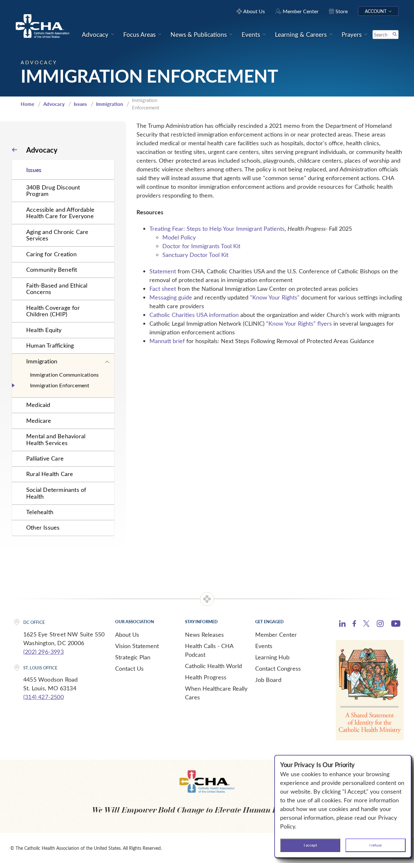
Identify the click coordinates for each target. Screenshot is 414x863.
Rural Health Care (49, 474)
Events (263, 646)
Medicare (38, 420)
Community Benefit (51, 269)
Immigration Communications (64, 374)
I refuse (375, 845)
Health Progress (205, 677)
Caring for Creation (51, 254)
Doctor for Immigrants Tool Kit (201, 246)
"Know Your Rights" (275, 297)
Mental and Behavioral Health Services (55, 439)
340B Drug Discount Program (53, 190)
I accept (310, 845)
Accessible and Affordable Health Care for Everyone (60, 213)
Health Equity (44, 330)
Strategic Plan (132, 657)
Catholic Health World (213, 666)
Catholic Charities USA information (194, 315)
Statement (162, 271)
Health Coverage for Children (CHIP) (53, 311)
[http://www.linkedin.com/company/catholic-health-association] (342, 624)
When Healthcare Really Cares (216, 693)
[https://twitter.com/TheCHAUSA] (366, 624)
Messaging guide (170, 297)
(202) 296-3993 (43, 651)
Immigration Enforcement (60, 385)
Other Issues (43, 527)
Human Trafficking (50, 345)
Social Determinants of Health (56, 493)
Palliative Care (45, 458)
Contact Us (129, 668)
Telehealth (39, 512)
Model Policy (179, 237)
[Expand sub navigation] (107, 362)
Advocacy (54, 104)
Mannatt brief (167, 341)
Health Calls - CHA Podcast (209, 650)
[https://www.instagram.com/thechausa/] (380, 625)
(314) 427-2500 (43, 697)
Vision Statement (137, 646)
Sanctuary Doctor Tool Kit (195, 255)
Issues (80, 104)
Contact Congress (278, 668)
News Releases (204, 634)
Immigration (109, 104)
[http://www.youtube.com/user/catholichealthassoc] (395, 624)
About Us (127, 634)
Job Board (268, 680)
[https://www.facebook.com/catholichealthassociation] (354, 624)
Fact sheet (162, 288)
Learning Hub (272, 657)
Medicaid (38, 405)
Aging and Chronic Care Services (57, 235)
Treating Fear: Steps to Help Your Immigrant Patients (217, 228)
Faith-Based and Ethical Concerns (57, 288)
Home (27, 104)
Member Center (276, 634)
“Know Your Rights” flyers (299, 323)
